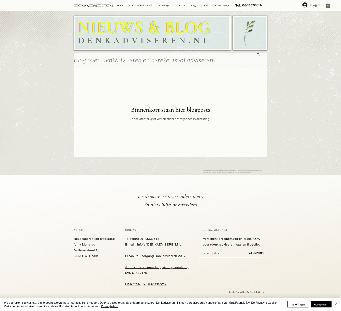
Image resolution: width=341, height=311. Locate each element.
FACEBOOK (157, 284)
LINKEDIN (133, 284)
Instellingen (298, 304)
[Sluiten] (336, 304)
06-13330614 (149, 239)
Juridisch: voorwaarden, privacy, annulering (157, 267)
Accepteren (321, 304)
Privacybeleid (109, 306)
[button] (328, 5)
